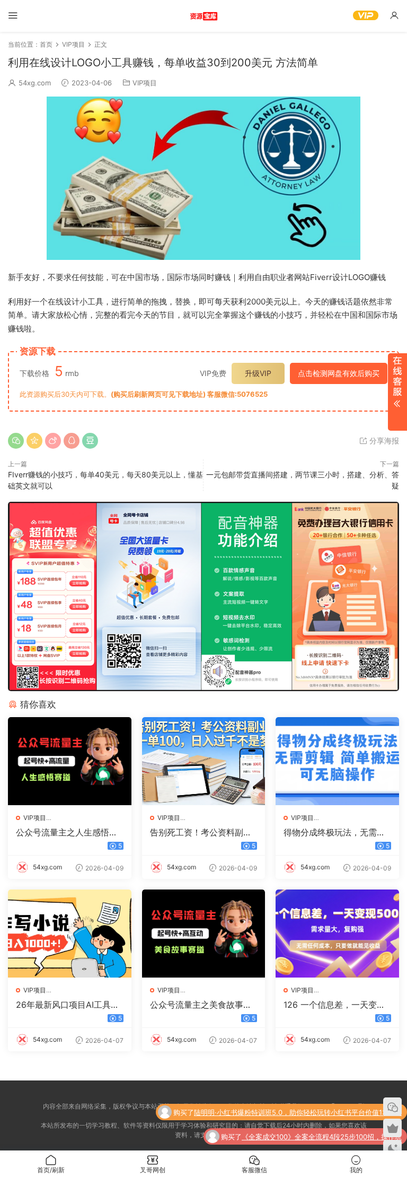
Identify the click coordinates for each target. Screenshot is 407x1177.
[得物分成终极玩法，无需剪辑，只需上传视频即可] (337, 761)
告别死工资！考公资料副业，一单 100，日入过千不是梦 (201, 832)
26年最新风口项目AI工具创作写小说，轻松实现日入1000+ (67, 1004)
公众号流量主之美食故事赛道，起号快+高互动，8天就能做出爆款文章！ (202, 1004)
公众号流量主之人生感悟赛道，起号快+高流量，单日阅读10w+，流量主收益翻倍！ (67, 832)
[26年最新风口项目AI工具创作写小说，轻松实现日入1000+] (69, 934)
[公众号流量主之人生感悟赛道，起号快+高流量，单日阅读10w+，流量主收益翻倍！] (69, 761)
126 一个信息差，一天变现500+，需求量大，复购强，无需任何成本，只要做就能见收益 (337, 1004)
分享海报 (383, 440)
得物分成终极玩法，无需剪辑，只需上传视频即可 (334, 832)
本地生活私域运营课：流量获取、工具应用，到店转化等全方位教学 (298, 1136)
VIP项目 (144, 83)
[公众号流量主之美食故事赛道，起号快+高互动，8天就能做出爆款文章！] (204, 934)
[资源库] (203, 16)
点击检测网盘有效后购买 (338, 373)
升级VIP (258, 373)
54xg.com (35, 83)
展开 (397, 392)
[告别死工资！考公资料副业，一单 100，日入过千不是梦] (204, 761)
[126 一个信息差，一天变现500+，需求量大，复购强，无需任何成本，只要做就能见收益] (337, 934)
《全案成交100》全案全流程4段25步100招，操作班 (322, 1112)
